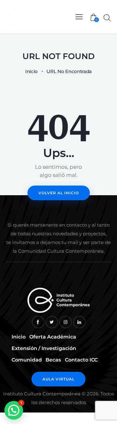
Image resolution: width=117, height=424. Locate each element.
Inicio (31, 71)
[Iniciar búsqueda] (107, 17)
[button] (13, 410)
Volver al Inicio (58, 193)
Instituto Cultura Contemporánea (41, 394)
